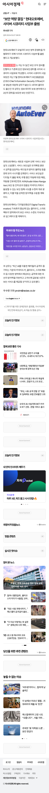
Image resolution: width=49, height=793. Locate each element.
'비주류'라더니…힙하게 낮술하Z (33, 689)
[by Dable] (41, 652)
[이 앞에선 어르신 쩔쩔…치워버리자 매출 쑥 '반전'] (11, 708)
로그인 (8, 762)
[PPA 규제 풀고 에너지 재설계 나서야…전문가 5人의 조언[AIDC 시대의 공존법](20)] (10, 384)
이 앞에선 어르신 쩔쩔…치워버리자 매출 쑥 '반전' (33, 703)
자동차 (14, 13)
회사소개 (6, 769)
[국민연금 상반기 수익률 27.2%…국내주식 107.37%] (10, 359)
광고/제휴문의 (17, 769)
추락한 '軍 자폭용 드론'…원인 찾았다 (33, 730)
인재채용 (28, 769)
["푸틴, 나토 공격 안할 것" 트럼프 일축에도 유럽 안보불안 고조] (10, 397)
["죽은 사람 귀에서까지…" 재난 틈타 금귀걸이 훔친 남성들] (38, 615)
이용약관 (22, 777)
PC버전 (30, 762)
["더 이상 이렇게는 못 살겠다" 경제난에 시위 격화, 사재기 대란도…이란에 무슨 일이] (38, 628)
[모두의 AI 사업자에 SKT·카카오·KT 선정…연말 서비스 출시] (10, 410)
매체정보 (31, 777)
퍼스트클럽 (7, 773)
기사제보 (26, 773)
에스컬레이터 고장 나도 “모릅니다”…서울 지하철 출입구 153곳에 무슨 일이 (33, 716)
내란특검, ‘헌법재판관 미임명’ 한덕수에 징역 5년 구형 (32, 367)
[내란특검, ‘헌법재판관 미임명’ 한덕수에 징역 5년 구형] (10, 372)
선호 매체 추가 (12, 40)
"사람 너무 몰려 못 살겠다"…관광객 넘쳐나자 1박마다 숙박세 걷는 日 (24, 241)
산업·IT (6, 13)
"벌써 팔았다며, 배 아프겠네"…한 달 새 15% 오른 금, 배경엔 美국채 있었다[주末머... (24, 236)
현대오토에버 (9, 65)
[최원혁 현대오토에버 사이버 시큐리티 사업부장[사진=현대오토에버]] (24, 119)
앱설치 (19, 762)
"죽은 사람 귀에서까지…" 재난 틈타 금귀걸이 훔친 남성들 (17, 611)
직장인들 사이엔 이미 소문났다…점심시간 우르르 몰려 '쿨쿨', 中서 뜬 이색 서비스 (24, 246)
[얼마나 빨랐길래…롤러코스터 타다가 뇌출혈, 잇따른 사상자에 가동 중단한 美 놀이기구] (38, 602)
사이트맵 (41, 762)
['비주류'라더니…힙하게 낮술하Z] (11, 694)
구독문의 (17, 773)
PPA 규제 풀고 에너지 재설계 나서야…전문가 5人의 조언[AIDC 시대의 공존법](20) (32, 380)
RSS (33, 773)
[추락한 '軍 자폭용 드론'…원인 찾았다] (11, 735)
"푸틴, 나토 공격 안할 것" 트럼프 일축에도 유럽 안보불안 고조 (33, 393)
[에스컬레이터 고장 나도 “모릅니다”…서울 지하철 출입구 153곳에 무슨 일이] (11, 721)
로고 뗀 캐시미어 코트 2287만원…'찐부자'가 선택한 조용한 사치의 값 (17, 638)
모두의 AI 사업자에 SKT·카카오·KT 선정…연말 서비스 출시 (32, 405)
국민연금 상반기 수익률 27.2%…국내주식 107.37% (31, 354)
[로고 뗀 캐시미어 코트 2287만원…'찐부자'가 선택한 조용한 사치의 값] (38, 641)
